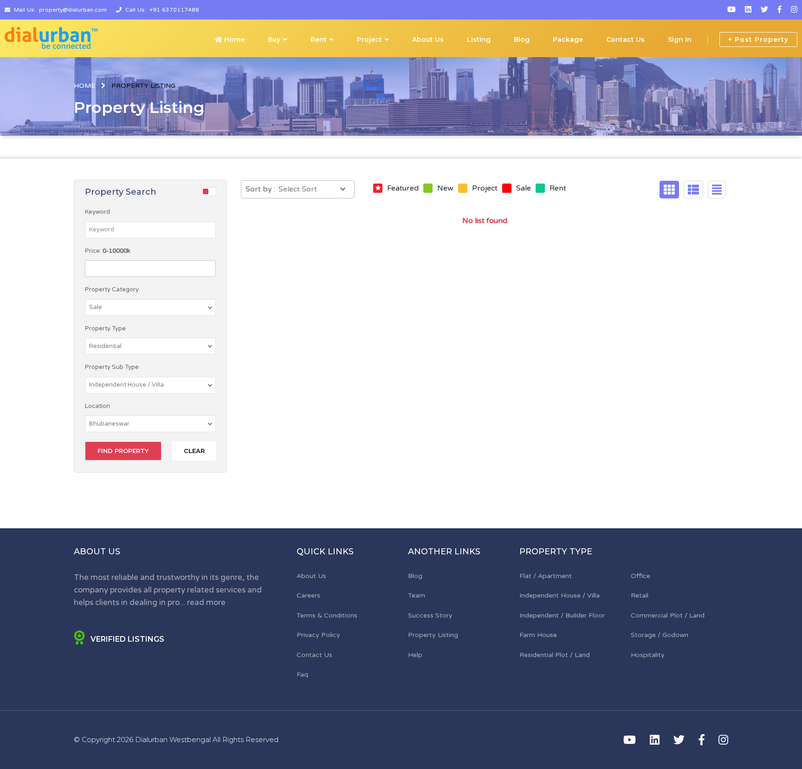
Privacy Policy (318, 635)
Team (416, 595)
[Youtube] (731, 9)
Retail (639, 595)
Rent (318, 39)
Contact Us (625, 39)
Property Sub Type (112, 367)
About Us (428, 39)
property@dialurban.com (73, 10)
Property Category (112, 289)
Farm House (538, 635)
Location (97, 406)
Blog (522, 39)
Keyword (97, 212)
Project (369, 39)
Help (415, 655)
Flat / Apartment (545, 576)
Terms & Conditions (327, 615)
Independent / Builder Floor (562, 615)
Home (233, 39)
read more (206, 602)
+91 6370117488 (174, 10)
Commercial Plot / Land (668, 615)
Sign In (680, 39)
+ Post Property (758, 39)
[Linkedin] (748, 9)
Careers (308, 595)
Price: (107, 251)
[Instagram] (794, 9)
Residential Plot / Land (554, 655)
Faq (302, 674)
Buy (274, 39)
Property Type (105, 328)
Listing (479, 39)
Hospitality (648, 655)
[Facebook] (779, 9)
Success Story (430, 615)
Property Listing (433, 635)
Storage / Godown (659, 635)
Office (640, 576)
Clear (194, 450)
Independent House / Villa (559, 595)
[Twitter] (764, 9)
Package (568, 39)
